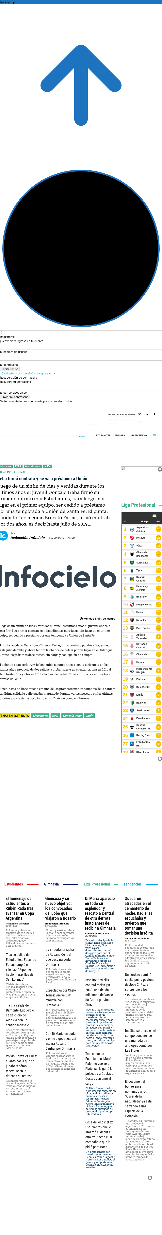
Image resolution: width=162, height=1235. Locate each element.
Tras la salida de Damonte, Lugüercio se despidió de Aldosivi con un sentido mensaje (20, 1015)
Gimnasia (51, 884)
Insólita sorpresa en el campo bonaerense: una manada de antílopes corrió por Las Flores (140, 1040)
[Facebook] (154, 414)
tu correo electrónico (13, 392)
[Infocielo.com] (82, 436)
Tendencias (132, 884)
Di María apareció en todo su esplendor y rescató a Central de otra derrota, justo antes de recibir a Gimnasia (100, 913)
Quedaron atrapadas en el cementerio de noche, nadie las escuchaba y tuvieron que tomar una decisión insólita (139, 916)
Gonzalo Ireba (32, 466)
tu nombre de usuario (13, 351)
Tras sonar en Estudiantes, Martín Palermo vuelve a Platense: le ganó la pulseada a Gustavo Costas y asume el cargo (99, 1068)
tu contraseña (9, 364)
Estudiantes (13, 884)
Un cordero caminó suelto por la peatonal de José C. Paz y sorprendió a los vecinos (140, 984)
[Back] (1, 332)
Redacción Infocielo (27, 538)
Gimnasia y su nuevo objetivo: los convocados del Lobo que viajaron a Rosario (60, 908)
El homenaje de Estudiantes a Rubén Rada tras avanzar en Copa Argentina (20, 908)
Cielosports (40, 716)
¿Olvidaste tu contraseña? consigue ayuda (27, 373)
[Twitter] (139, 414)
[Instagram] (147, 414)
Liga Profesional (138, 505)
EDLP (18, 466)
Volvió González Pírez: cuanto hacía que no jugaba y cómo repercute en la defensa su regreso (21, 1066)
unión (47, 466)
